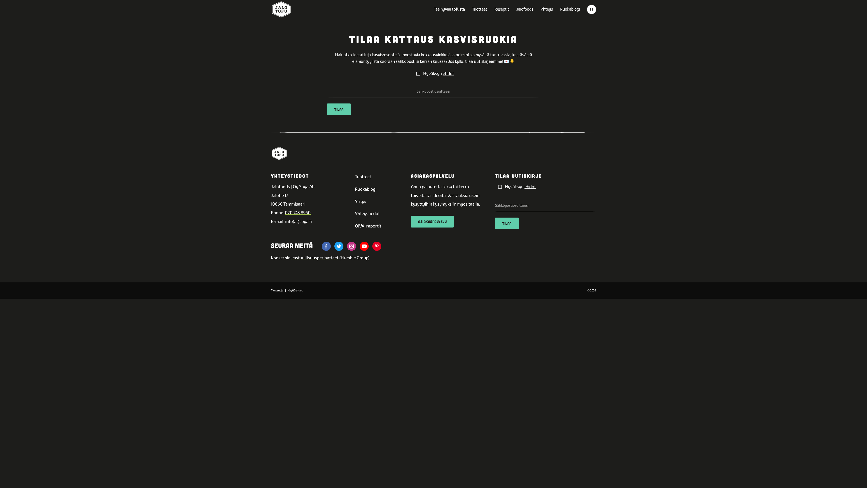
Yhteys (547, 9)
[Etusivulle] (281, 9)
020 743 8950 (298, 212)
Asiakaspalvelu (432, 221)
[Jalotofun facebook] (326, 246)
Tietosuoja (277, 290)
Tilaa (339, 109)
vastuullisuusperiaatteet (314, 257)
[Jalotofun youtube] (364, 246)
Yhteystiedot (367, 213)
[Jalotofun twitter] (338, 246)
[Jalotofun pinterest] (376, 246)
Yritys (360, 201)
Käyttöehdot (295, 290)
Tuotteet (479, 9)
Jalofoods (524, 9)
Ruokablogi (570, 9)
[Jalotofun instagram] (351, 246)
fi (591, 9)
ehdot (448, 73)
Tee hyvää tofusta (449, 9)
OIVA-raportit (368, 226)
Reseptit (501, 9)
